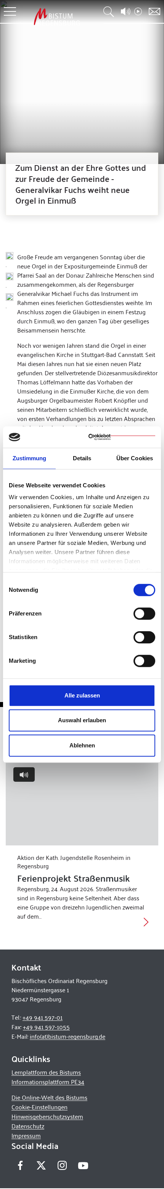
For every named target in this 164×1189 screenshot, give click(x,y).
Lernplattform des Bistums (46, 1072)
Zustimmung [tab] (30, 458)
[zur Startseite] (57, 16)
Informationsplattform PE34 (47, 1081)
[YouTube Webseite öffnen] (83, 1164)
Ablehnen (82, 745)
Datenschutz (27, 1126)
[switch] (144, 613)
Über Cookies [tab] (134, 458)
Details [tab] (82, 458)
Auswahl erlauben (82, 720)
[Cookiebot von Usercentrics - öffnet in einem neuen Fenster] (121, 437)
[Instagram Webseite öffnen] (62, 1165)
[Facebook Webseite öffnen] (20, 1165)
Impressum (26, 1135)
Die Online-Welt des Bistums (49, 1097)
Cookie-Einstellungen (39, 1107)
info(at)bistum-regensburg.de (67, 1036)
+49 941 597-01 (43, 1017)
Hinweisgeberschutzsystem (47, 1116)
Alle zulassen (82, 695)
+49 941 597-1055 (46, 1027)
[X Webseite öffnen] (41, 1165)
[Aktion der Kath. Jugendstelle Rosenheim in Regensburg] (82, 802)
